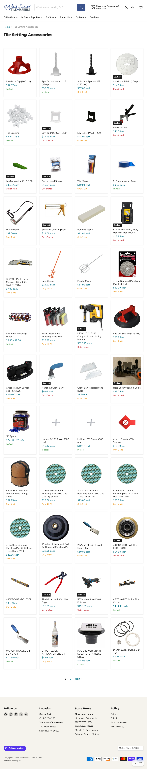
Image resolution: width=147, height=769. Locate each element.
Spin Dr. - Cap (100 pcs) (18, 81)
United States (129, 748)
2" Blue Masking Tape (124, 181)
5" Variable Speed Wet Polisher (89, 601)
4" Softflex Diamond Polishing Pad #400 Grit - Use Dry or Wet (126, 493)
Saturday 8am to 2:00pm (87, 734)
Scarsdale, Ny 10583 (49, 730)
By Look (80, 17)
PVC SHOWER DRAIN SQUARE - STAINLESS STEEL (89, 653)
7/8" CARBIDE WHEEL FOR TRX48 (125, 546)
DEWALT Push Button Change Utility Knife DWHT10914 (17, 282)
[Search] (81, 7)
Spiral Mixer (48, 281)
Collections (10, 17)
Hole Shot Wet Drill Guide (127, 387)
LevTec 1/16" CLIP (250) (54, 133)
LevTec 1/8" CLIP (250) (89, 133)
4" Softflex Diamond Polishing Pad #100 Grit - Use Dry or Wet (55, 493)
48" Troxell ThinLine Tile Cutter (126, 601)
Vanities (94, 17)
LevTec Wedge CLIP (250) (19, 181)
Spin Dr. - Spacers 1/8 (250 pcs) (88, 83)
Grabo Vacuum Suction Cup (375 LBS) (17, 389)
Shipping (115, 718)
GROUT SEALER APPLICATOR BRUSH (53, 652)
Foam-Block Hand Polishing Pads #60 (52, 335)
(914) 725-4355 (47, 718)
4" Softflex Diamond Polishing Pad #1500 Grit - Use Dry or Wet (90, 493)
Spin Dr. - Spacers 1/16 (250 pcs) (54, 83)
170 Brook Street (47, 726)
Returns (114, 714)
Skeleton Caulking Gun (54, 229)
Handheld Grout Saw (52, 387)
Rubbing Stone (85, 229)
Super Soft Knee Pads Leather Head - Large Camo (17, 493)
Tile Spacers (12, 133)
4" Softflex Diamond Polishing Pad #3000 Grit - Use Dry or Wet (19, 548)
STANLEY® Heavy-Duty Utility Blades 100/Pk (125, 231)
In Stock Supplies (30, 17)
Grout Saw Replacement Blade (90, 389)
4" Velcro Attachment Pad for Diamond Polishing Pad (55, 546)
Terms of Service (118, 722)
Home (7, 27)
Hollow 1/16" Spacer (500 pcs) (55, 441)
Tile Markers (83, 181)
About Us (65, 17)
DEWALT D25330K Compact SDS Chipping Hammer (89, 336)
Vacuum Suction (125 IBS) (126, 333)
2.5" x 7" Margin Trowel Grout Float (89, 546)
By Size (50, 17)
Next (78, 678)
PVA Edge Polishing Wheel (16, 335)
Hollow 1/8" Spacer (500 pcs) (90, 441)
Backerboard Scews (52, 181)
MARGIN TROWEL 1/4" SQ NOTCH (18, 652)
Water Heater (13, 229)
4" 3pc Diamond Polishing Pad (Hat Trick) (126, 282)
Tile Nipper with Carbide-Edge (55, 601)
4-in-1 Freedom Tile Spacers (123, 441)
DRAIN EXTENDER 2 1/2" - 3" (126, 651)
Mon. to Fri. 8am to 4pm (86, 730)
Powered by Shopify (12, 760)
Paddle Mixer (84, 281)
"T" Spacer (11, 436)
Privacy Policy (117, 726)
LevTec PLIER (120, 127)
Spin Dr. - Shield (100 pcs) (127, 81)
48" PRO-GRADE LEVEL (18, 599)
